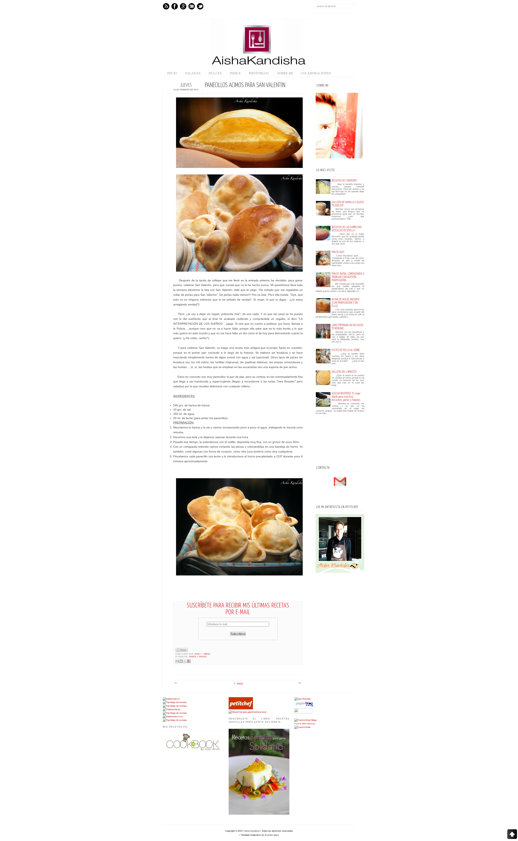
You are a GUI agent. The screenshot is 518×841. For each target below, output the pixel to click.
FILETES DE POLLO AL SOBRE (346, 350)
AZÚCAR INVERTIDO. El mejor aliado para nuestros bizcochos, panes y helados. (346, 396)
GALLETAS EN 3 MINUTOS (344, 371)
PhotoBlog (259, 73)
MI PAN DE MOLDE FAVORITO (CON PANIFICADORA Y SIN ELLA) (346, 302)
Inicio (172, 73)
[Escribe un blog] (181, 661)
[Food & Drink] (302, 727)
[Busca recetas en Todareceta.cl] (175, 706)
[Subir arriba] (512, 834)
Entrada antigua (299, 683)
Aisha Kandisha (252, 831)
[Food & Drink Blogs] (305, 720)
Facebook (174, 6)
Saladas (193, 73)
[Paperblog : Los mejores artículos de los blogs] (304, 706)
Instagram (191, 6)
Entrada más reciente (175, 683)
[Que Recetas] (302, 699)
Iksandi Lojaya (272, 835)
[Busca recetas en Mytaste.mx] (175, 702)
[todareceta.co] (171, 699)
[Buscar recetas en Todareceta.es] (175, 713)
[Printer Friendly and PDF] (181, 651)
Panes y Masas (198, 657)
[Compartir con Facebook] (189, 661)
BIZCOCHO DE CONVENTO (344, 180)
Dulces (215, 73)
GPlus (183, 6)
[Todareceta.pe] (171, 709)
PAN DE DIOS (338, 252)
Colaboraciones (316, 73)
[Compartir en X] (185, 661)
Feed (166, 6)
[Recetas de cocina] (241, 708)
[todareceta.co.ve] (173, 716)
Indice (235, 73)
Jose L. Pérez (202, 654)
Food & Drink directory (304, 724)
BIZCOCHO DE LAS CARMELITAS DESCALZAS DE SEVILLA (347, 229)
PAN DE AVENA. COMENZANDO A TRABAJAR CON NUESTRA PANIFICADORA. (348, 277)
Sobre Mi (285, 73)
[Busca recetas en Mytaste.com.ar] (175, 720)
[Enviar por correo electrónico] (177, 661)
